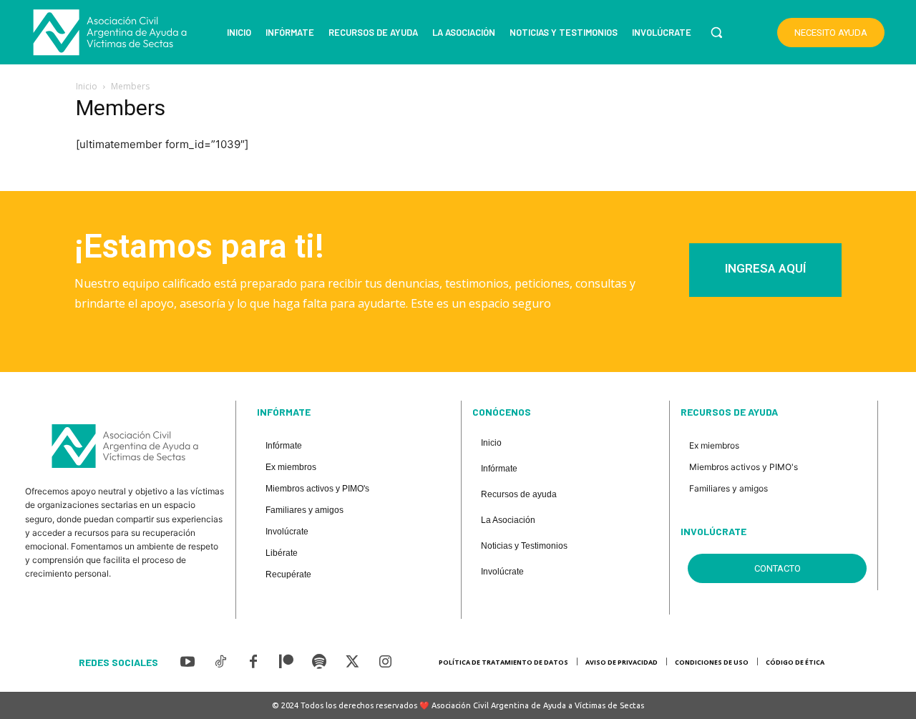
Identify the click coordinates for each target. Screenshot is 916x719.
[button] (716, 32)
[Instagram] (385, 662)
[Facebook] (253, 662)
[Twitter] (352, 662)
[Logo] (110, 32)
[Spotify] (319, 662)
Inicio (86, 86)
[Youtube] (187, 662)
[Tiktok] (220, 662)
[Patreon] (286, 662)
